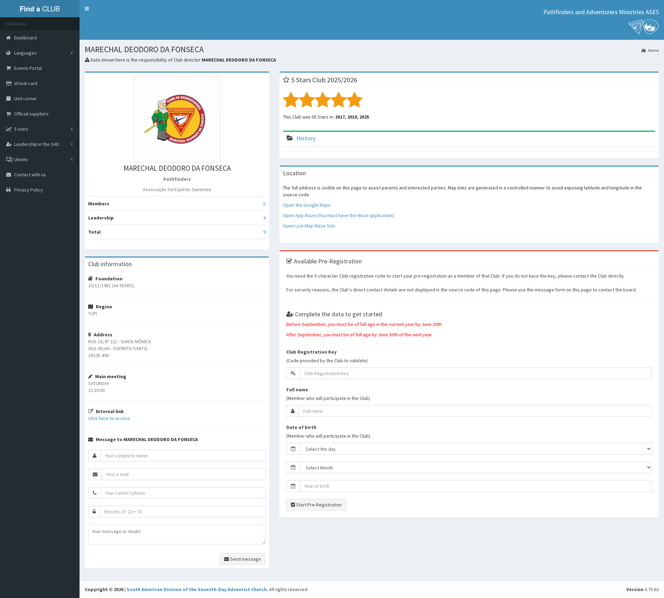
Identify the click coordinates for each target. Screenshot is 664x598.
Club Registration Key (311, 352)
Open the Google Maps (307, 205)
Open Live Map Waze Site (309, 226)
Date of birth (301, 427)
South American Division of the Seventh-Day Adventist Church (197, 589)
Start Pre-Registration (318, 505)
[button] (87, 8)
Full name (297, 389)
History (305, 138)
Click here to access (109, 418)
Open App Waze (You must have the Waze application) (338, 215)
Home (653, 50)
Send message (245, 559)
